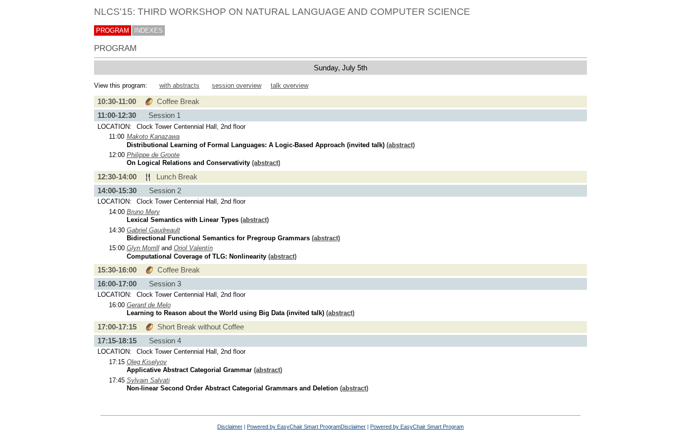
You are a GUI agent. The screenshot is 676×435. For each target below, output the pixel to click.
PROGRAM (112, 30)
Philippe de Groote (153, 155)
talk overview (289, 85)
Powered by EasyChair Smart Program (293, 427)
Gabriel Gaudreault (153, 230)
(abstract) (400, 145)
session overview (236, 85)
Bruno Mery (143, 212)
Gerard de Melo (149, 305)
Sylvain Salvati (148, 380)
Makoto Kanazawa (153, 136)
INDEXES (148, 30)
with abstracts (179, 85)
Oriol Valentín (193, 248)
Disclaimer (229, 427)
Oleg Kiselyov (147, 362)
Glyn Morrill (143, 248)
